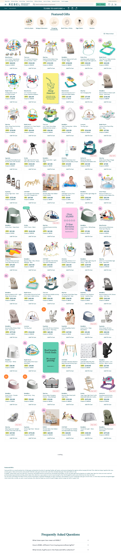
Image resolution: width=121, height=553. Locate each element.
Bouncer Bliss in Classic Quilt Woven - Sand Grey (107, 93)
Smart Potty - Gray (29, 395)
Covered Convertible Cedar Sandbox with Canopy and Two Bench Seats (69, 530)
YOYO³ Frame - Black (30, 227)
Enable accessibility (112, 1)
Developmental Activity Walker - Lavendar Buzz (105, 396)
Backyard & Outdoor (56, 1)
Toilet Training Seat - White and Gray (69, 127)
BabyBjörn (64, 57)
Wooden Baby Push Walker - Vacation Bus (50, 429)
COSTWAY (27, 191)
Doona (26, 494)
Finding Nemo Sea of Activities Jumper (11, 93)
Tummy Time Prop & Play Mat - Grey (106, 127)
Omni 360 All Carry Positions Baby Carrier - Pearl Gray (51, 328)
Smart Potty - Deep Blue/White (86, 328)
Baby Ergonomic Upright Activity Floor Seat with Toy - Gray (13, 429)
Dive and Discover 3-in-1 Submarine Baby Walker (68, 93)
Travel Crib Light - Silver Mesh (87, 429)
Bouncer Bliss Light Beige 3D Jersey (88, 194)
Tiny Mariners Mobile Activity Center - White (51, 295)
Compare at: (10, 65)
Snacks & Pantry (29, 1)
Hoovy (63, 191)
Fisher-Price (84, 57)
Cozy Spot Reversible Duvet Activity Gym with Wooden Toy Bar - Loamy (13, 160)
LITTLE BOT (84, 359)
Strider (101, 528)
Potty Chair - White (10, 361)
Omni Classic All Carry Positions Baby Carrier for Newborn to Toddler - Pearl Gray (106, 328)
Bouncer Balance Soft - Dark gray (88, 530)
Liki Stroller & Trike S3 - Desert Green (30, 497)
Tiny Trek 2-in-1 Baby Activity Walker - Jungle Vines (107, 59)
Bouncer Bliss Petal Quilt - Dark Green (106, 429)
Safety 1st (83, 158)
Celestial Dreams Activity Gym (50, 227)
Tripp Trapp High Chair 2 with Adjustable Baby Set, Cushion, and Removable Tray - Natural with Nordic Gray (89, 396)
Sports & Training (46, 1)
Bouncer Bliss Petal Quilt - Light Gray (69, 396)
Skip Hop (45, 57)
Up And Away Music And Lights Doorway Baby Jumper (70, 160)
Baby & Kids (7, 1)
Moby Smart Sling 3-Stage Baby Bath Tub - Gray (106, 160)
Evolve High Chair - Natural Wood (31, 429)
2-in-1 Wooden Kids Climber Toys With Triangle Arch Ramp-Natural (31, 194)
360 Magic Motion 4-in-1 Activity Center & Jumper (69, 261)
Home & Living (22, 1)
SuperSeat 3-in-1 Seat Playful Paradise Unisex (32, 127)
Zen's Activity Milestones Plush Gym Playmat (106, 227)
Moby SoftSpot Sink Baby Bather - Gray (31, 463)
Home (5, 8)
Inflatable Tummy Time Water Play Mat (68, 194)
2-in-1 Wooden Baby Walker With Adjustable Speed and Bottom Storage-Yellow (31, 530)
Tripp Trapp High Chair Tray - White (88, 463)
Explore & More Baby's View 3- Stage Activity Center (50, 59)
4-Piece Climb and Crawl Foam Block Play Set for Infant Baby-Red (12, 261)
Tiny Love (26, 57)
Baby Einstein (8, 57)
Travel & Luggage (64, 1)
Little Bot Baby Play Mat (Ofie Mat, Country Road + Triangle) (88, 362)
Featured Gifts (12, 8)
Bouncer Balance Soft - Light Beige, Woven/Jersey (13, 295)
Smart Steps (102, 191)
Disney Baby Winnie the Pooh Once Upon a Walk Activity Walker (32, 295)
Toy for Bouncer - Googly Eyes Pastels (106, 497)
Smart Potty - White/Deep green (88, 227)
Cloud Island (46, 528)
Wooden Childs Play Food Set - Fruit (13, 530)
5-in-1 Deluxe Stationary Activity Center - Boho (30, 59)
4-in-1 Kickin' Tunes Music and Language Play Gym (12, 59)
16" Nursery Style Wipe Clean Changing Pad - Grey (69, 295)
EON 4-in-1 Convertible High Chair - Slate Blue (107, 261)
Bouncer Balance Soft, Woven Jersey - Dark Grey (107, 295)
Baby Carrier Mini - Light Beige (49, 160)
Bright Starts (102, 57)
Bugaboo (7, 494)
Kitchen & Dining (14, 1)
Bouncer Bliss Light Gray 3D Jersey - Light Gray (88, 261)
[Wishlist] (109, 4)
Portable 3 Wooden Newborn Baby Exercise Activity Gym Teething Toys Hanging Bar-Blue (70, 362)
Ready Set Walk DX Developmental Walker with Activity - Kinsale (88, 160)
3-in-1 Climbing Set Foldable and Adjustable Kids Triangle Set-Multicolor (69, 429)
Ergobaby (7, 191)
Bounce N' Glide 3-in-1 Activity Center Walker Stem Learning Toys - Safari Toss (107, 194)
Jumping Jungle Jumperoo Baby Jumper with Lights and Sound (89, 60)
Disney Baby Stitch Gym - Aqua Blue (31, 362)
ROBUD (45, 191)
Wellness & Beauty (38, 1)
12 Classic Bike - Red (104, 529)
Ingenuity (7, 158)
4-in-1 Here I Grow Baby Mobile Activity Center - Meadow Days (49, 127)
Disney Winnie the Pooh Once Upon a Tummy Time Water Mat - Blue (51, 497)
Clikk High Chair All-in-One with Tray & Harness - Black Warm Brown (31, 160)
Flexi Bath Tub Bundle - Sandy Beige (87, 497)
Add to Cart (13, 68)
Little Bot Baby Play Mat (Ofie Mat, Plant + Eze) (50, 463)
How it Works (101, 4)
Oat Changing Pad (86, 92)
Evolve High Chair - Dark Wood (12, 194)
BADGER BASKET (66, 528)
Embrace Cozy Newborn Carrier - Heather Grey (87, 295)
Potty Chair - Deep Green (12, 227)
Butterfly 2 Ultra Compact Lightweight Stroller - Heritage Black (12, 497)
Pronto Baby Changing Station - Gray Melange (49, 396)
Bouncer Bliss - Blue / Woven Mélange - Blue (32, 261)
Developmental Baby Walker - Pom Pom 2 (13, 463)
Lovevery (83, 124)
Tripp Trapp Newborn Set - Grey (69, 463)
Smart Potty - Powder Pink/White (11, 396)
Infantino (64, 158)
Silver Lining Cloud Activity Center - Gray (12, 127)
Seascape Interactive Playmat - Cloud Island (49, 530)
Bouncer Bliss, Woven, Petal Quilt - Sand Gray (12, 328)
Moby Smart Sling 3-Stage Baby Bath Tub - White (106, 463)
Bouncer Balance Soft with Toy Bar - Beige (69, 59)
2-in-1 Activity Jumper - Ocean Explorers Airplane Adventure (31, 93)
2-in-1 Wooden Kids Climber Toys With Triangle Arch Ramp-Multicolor (50, 261)
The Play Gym (84, 126)
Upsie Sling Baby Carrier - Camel (69, 328)
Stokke (26, 158)
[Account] (112, 4)
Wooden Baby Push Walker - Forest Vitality (50, 194)
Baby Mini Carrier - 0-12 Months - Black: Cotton (105, 362)
